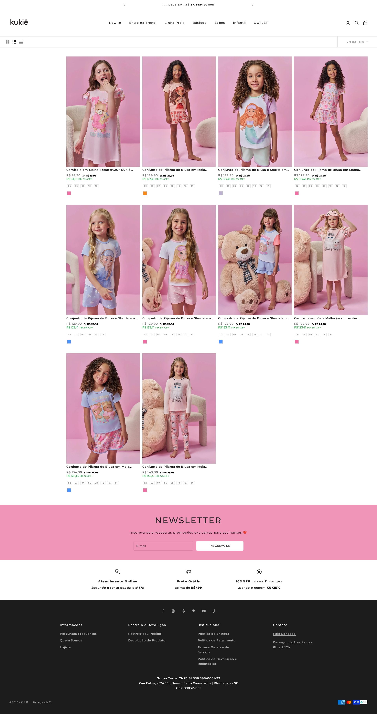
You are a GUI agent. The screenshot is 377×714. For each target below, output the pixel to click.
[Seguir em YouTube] (204, 611)
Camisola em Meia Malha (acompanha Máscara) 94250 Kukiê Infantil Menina (325, 318)
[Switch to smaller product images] (14, 41)
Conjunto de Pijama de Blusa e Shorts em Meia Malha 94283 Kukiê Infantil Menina (252, 170)
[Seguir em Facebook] (163, 611)
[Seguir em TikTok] (214, 611)
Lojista (65, 647)
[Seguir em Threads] (183, 611)
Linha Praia (175, 23)
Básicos (200, 23)
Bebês (219, 23)
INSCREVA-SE (220, 546)
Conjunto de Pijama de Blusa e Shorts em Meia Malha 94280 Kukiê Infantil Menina (100, 318)
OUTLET (261, 23)
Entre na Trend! (143, 23)
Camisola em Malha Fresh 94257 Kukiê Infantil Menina (98, 170)
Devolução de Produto (147, 640)
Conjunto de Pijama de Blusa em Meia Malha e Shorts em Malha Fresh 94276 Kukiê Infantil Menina (179, 170)
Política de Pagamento (217, 640)
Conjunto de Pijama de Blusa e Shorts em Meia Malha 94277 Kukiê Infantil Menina (176, 318)
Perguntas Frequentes (78, 634)
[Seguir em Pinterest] (194, 611)
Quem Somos (71, 640)
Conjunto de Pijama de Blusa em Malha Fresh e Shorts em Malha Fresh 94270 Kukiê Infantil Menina (330, 170)
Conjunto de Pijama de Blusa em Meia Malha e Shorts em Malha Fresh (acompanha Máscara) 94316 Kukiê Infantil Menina (101, 467)
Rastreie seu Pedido (144, 634)
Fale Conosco (284, 634)
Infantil (239, 23)
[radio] (69, 186)
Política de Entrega (213, 634)
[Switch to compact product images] (21, 41)
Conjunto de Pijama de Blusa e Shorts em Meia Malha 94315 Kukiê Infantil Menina (252, 318)
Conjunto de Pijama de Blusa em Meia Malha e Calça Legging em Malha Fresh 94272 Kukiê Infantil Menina (174, 467)
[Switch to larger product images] (7, 41)
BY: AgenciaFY (42, 702)
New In (115, 23)
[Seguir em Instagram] (173, 611)
